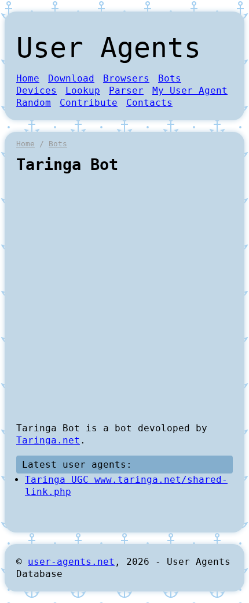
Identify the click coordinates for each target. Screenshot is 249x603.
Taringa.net (48, 440)
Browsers (126, 78)
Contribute (89, 102)
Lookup (82, 90)
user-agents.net (71, 561)
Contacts (149, 102)
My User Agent (190, 90)
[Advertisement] (124, 297)
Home (27, 78)
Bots (169, 78)
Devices (36, 90)
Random (33, 102)
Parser (126, 90)
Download (71, 78)
